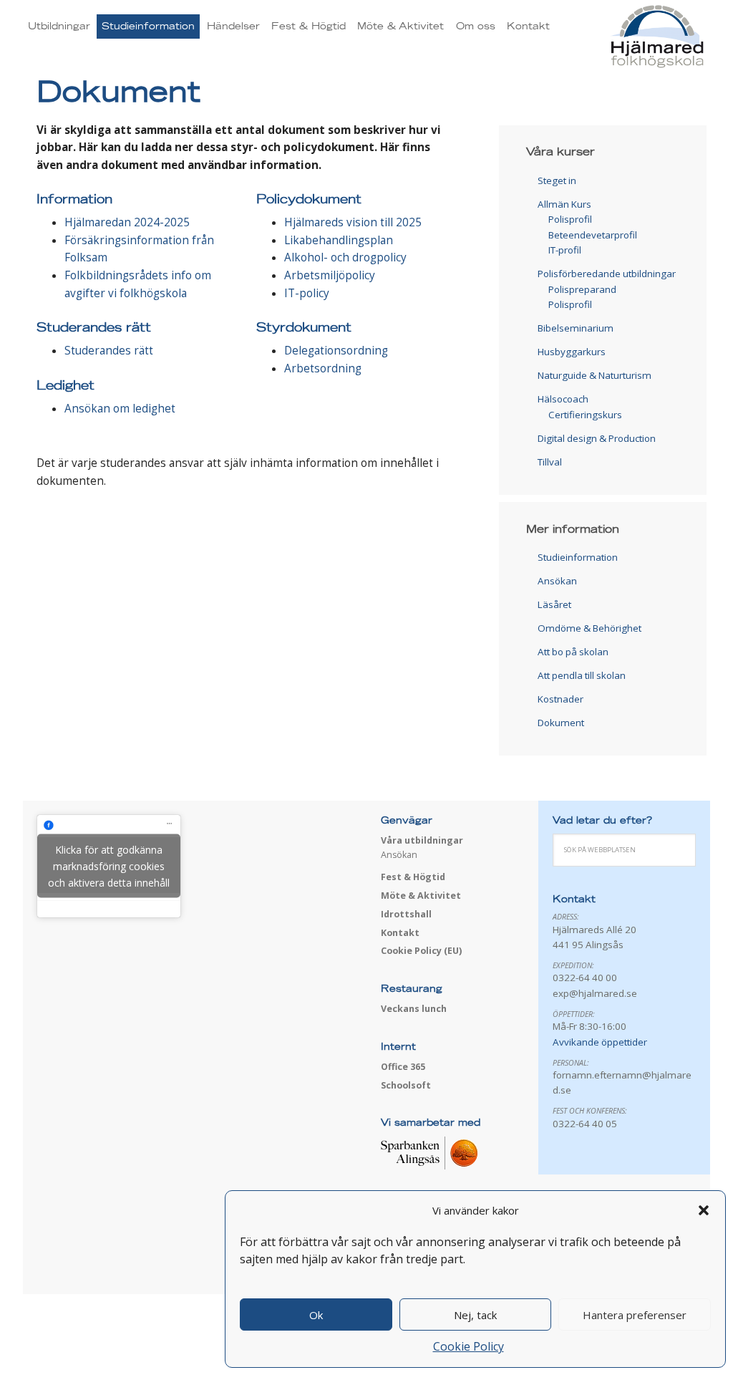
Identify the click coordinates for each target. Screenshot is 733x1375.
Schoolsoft (406, 1085)
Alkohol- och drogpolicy (345, 257)
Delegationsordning (336, 350)
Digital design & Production (597, 438)
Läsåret (554, 604)
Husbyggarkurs (572, 351)
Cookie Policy (468, 1346)
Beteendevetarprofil (592, 234)
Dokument (561, 722)
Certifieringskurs (585, 414)
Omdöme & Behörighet (589, 628)
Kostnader (560, 699)
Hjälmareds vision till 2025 (353, 222)
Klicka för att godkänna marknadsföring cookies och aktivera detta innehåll (109, 866)
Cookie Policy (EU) (421, 951)
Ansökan (557, 580)
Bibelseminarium (575, 328)
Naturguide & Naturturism (594, 375)
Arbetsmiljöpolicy (329, 275)
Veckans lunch (414, 1009)
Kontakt (400, 933)
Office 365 (403, 1067)
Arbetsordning (322, 368)
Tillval (550, 461)
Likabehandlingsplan (338, 240)
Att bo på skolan (573, 651)
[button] (703, 1210)
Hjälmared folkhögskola (615, 38)
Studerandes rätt (108, 350)
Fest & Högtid (413, 877)
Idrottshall (406, 914)
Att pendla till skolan (582, 675)
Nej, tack (475, 1315)
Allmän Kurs (564, 204)
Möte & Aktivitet (421, 895)
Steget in (557, 180)
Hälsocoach (563, 398)
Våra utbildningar (422, 840)
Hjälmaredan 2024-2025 (127, 222)
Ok (316, 1315)
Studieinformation (578, 557)
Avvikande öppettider (600, 1042)
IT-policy (306, 293)
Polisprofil (570, 219)
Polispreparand (582, 289)
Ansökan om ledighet (119, 408)
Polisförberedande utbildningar (607, 273)
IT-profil (564, 249)
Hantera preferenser (634, 1315)
